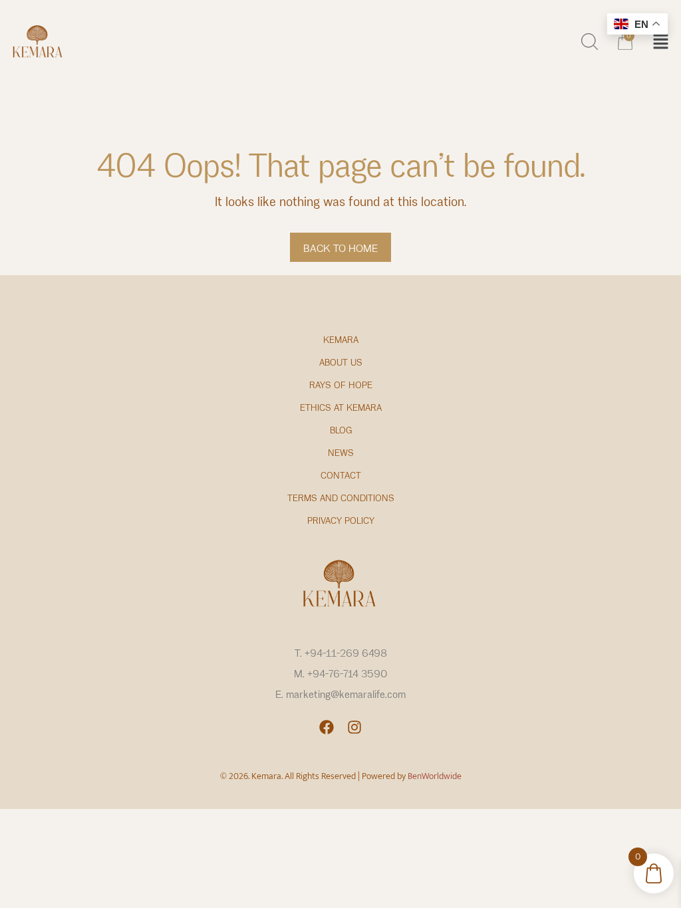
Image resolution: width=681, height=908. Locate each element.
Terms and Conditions (340, 498)
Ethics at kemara (341, 407)
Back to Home (340, 248)
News (341, 453)
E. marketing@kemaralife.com (340, 694)
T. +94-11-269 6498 (341, 653)
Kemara (340, 340)
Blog (341, 430)
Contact (341, 475)
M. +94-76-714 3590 (340, 674)
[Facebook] (326, 727)
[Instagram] (354, 727)
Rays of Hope (340, 385)
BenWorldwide (435, 776)
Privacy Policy (340, 520)
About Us (340, 362)
